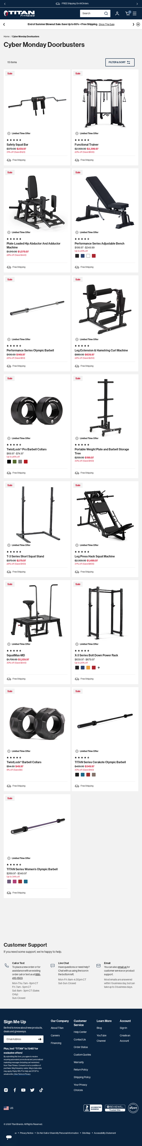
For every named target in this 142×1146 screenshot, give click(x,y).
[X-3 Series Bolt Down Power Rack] (105, 613)
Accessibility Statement (105, 1133)
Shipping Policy (82, 1077)
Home (6, 36)
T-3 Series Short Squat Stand (25, 556)
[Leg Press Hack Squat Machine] (105, 514)
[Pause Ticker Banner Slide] (138, 24)
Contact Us (80, 1039)
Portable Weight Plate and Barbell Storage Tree (102, 451)
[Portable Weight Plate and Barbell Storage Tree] (105, 407)
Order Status (81, 1047)
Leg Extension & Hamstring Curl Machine (101, 350)
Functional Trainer (87, 144)
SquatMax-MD (16, 655)
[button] (127, 13)
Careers (55, 1035)
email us (122, 966)
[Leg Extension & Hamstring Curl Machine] (105, 308)
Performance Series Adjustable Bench (99, 243)
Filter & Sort (117, 62)
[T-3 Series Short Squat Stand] (37, 514)
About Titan (57, 1027)
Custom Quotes (82, 1054)
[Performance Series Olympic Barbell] (37, 308)
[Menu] (134, 13)
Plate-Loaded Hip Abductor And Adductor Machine (33, 245)
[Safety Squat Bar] (37, 102)
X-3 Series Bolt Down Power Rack (96, 655)
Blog (99, 1027)
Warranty (79, 1062)
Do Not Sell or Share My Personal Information (58, 1133)
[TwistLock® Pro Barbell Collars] (37, 407)
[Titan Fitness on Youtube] (23, 1091)
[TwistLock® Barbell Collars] (37, 720)
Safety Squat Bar (17, 144)
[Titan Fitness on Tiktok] (41, 1091)
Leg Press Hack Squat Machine (95, 556)
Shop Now (89, 24)
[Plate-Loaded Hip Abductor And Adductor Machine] (37, 201)
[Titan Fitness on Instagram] (6, 1091)
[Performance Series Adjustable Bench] (105, 201)
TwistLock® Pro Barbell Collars (27, 449)
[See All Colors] (99, 667)
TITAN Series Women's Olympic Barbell (32, 869)
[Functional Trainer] (105, 102)
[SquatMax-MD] (37, 613)
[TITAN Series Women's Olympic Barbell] (37, 827)
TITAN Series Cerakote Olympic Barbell (100, 762)
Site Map (86, 1133)
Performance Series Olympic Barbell (30, 350)
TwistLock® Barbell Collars (24, 762)
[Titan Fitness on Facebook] (15, 1091)
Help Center (80, 1031)
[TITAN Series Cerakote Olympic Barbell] (105, 720)
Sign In (123, 1027)
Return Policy (81, 1069)
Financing (56, 1043)
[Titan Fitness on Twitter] (32, 1091)
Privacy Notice (27, 1133)
